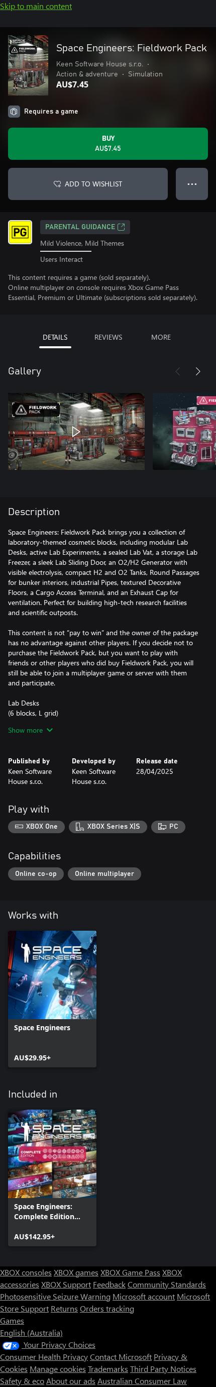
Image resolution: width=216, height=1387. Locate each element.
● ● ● (192, 183)
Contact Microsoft (121, 1356)
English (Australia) (31, 1332)
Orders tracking (107, 1308)
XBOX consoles (26, 1272)
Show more (25, 730)
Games (12, 1320)
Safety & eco (22, 1380)
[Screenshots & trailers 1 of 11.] (76, 431)
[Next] (198, 371)
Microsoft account (144, 1296)
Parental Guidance (80, 227)
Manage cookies (58, 1368)
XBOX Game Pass (130, 1272)
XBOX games (76, 1272)
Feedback (109, 1284)
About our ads (70, 1380)
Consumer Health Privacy (44, 1356)
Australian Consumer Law (142, 1380)
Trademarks (108, 1368)
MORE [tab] (161, 337)
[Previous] (178, 371)
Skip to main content (36, 6)
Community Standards (167, 1284)
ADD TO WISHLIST (93, 183)
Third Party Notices (163, 1368)
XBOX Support (66, 1284)
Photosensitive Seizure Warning (55, 1296)
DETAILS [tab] (55, 337)
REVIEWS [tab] (108, 337)
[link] (52, 999)
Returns (64, 1308)
